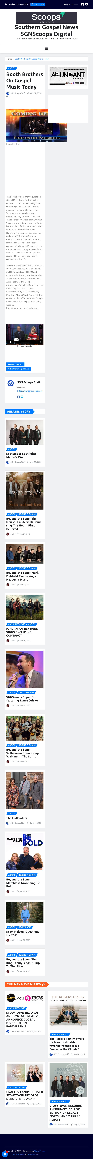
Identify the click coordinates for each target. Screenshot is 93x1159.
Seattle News (19, 1154)
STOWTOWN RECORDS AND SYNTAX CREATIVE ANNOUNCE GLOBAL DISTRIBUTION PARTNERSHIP (23, 1019)
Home (9, 59)
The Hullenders (16, 818)
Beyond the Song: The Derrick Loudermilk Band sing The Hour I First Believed (23, 524)
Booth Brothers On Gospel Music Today (32, 59)
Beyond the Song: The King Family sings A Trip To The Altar (23, 963)
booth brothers (16, 364)
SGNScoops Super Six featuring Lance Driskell (22, 698)
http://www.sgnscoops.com (29, 391)
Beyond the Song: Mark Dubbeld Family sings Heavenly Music (22, 576)
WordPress (39, 1151)
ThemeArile (33, 1154)
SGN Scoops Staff (18, 93)
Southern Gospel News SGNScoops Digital (46, 30)
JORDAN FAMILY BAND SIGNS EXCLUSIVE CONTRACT (22, 632)
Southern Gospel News (19, 369)
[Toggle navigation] (46, 48)
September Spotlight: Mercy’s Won (21, 455)
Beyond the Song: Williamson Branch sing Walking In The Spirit (22, 753)
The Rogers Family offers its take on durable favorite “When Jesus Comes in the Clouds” (67, 1044)
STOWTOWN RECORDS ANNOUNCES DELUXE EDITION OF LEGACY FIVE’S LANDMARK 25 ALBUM (66, 1112)
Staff (13, 534)
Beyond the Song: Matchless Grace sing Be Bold (23, 883)
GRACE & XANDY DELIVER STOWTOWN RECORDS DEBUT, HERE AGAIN (24, 1095)
